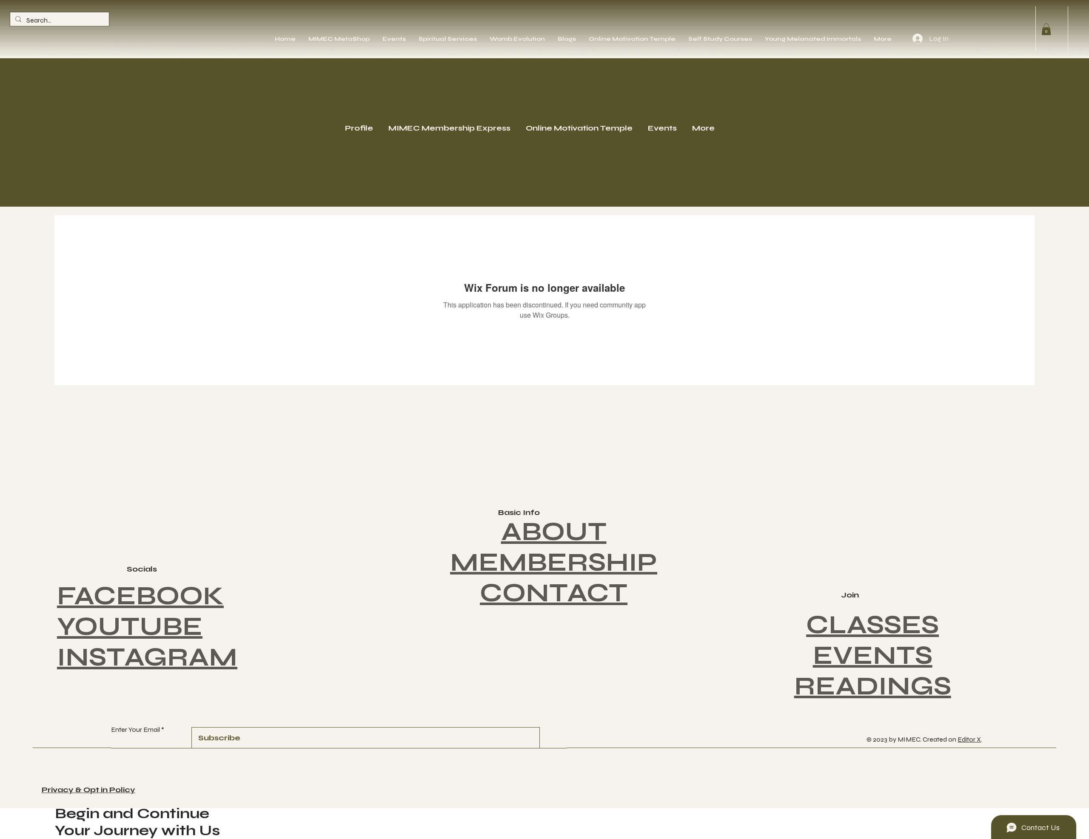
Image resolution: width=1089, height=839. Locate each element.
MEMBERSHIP (553, 562)
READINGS (872, 686)
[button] (1046, 29)
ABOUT (554, 531)
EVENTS (872, 655)
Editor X (969, 739)
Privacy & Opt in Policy (88, 789)
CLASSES (872, 624)
